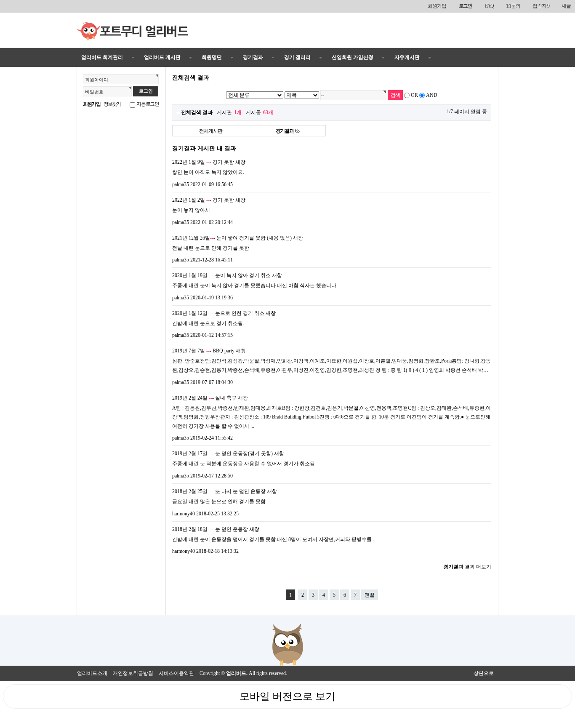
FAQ (489, 6)
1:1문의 (513, 6)
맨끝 (370, 595)
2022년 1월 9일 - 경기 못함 (203, 162)
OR (414, 95)
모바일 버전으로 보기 (287, 696)
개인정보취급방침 (133, 673)
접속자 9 (540, 6)
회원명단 (212, 57)
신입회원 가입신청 (352, 57)
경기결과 (253, 57)
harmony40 (183, 514)
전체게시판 (210, 131)
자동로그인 (147, 104)
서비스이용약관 (176, 673)
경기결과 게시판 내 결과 (204, 148)
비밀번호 (94, 91)
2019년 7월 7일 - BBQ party (203, 351)
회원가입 (437, 6)
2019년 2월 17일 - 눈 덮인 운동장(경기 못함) (222, 453)
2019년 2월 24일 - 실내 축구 (204, 398)
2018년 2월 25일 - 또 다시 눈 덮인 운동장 (219, 491)
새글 (566, 6)
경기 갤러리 (297, 57)
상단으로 (484, 673)
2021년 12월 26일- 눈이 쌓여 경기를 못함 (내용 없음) (232, 238)
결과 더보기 (467, 567)
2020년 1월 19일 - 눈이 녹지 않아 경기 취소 (221, 275)
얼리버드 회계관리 (102, 57)
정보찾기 (112, 104)
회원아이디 (96, 79)
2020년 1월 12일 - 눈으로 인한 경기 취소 (218, 313)
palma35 (180, 184)
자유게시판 (407, 57)
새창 (240, 162)
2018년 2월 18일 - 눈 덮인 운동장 (210, 529)
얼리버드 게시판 (162, 57)
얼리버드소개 (92, 673)
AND (431, 95)
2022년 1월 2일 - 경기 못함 (203, 200)
